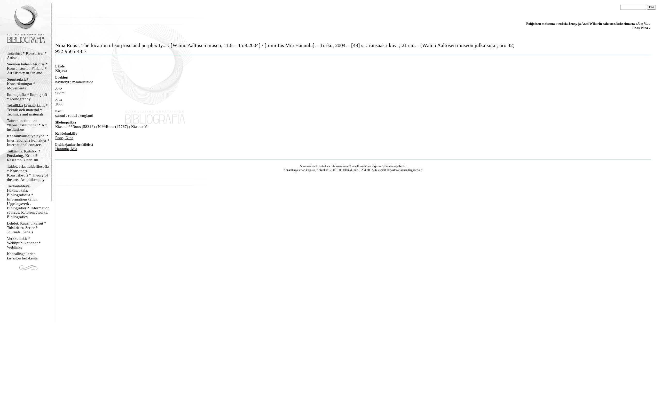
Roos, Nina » (641, 28)
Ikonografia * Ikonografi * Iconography (27, 97)
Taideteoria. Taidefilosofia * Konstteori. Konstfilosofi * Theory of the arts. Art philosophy (28, 173)
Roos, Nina (64, 138)
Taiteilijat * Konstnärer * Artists (27, 55)
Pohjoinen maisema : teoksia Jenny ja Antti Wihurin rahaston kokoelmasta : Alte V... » (588, 24)
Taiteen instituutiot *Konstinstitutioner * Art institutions (27, 125)
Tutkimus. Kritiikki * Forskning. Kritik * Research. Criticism (24, 155)
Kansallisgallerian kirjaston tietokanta (22, 256)
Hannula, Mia (66, 149)
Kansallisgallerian (360, 166)
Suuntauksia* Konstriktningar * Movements (21, 83)
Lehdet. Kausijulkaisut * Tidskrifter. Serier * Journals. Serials (26, 227)
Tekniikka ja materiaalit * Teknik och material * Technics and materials (27, 109)
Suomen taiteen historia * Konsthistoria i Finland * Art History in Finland (27, 68)
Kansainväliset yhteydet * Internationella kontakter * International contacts (28, 140)
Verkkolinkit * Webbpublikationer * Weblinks (24, 242)
